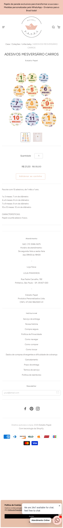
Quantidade (25, 156)
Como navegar (31, 339)
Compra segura (31, 329)
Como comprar (31, 344)
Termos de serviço (32, 370)
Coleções (16, 44)
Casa (8, 44)
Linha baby (26, 44)
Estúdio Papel (31, 60)
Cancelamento (31, 359)
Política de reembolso (31, 375)
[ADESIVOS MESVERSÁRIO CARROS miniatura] (25, 137)
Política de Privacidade (31, 334)
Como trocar (31, 349)
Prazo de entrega (31, 365)
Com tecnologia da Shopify (31, 428)
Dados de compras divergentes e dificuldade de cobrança (31, 354)
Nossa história (31, 324)
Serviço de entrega (31, 319)
